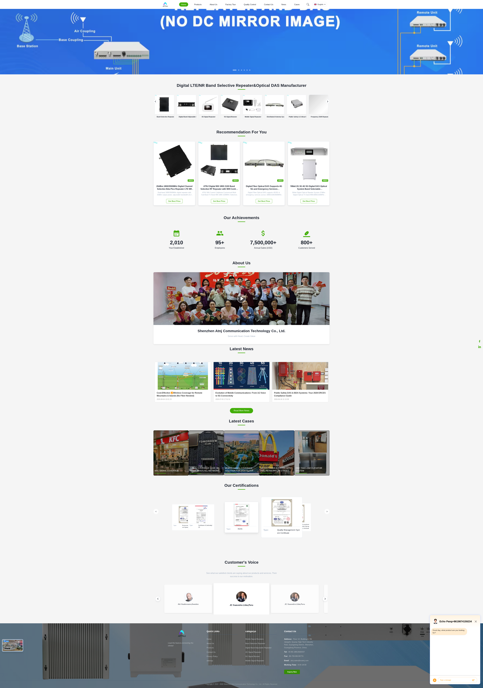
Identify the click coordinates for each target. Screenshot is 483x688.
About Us (213, 4)
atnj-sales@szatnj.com (300, 660)
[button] (4, 41)
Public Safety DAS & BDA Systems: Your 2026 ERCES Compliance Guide (300, 394)
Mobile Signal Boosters (254, 639)
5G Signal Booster (252, 656)
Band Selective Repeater (255, 643)
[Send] (473, 680)
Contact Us (268, 4)
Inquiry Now (292, 672)
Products (198, 4)
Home (183, 4)
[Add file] (434, 680)
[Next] (328, 101)
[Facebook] (479, 341)
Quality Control (250, 4)
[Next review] (325, 598)
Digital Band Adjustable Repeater (258, 648)
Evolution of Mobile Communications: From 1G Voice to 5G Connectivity (240, 394)
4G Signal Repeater (253, 652)
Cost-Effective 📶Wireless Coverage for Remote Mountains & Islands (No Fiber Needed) (179, 394)
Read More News (241, 411)
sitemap (210, 661)
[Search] (307, 4)
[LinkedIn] (479, 347)
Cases (297, 4)
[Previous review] (157, 598)
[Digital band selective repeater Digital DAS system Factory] (241, 298)
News (283, 4)
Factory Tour (230, 4)
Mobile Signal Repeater (254, 661)
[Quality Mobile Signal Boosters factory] (241, 74)
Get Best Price (174, 201)
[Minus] (475, 621)
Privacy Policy (212, 656)
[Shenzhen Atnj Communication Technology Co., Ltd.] (165, 4)
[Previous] (155, 101)
